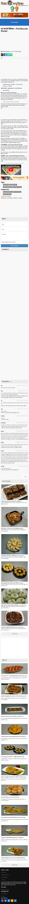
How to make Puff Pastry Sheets (11, 101)
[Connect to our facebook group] (5, 900)
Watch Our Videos (5, 889)
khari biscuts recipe (17, 187)
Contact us (4, 872)
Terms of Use (4, 893)
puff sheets (14, 184)
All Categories (5, 877)
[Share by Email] (2, 54)
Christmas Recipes (7, 194)
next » (25, 476)
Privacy (3, 896)
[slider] (3, 198)
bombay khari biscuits (7, 187)
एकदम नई (4, 660)
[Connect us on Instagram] (15, 900)
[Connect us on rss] (12, 900)
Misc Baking (5, 184)
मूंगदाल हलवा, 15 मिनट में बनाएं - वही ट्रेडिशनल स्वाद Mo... (12, 528)
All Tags (3, 879)
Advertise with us (5, 874)
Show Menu (15, 22)
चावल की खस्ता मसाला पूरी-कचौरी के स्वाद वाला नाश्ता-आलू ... (13, 817)
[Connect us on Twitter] (8, 900)
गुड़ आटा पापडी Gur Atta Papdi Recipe (10, 797)
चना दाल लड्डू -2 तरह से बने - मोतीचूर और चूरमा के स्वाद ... (13, 756)
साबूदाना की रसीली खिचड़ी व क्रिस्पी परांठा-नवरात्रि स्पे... (12, 837)
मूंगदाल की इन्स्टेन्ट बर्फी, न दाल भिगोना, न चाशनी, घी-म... (12, 716)
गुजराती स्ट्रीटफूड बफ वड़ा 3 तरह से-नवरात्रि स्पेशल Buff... (13, 858)
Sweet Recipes (6, 481)
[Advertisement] (14, 38)
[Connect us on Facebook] (2, 900)
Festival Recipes (17, 192)
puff (10, 184)
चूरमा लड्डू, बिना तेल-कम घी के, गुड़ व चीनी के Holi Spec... (12, 583)
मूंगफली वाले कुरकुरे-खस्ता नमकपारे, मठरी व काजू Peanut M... (14, 696)
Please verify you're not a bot (8, 242)
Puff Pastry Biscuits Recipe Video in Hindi (14, 163)
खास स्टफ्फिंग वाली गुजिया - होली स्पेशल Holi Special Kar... (13, 555)
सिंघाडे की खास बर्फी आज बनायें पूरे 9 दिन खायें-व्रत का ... (12, 501)
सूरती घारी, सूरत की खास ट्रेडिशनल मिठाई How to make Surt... (14, 605)
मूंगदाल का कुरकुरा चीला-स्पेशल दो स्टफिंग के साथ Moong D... (14, 777)
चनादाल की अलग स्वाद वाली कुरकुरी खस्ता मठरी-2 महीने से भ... (14, 736)
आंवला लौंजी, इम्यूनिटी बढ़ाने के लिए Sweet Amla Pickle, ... (13, 627)
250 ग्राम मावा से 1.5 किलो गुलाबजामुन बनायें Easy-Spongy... (14, 676)
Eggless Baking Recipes (8, 192)
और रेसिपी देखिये (14, 633)
